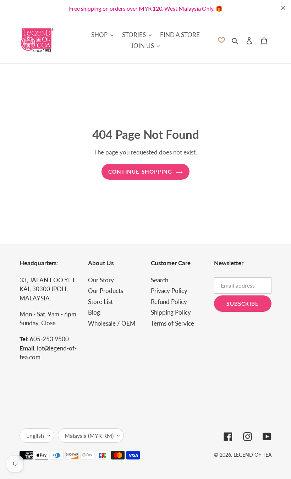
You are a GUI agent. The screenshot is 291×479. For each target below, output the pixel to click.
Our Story (101, 280)
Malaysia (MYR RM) (89, 435)
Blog (94, 312)
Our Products (105, 290)
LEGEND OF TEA (252, 455)
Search (159, 280)
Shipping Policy (171, 312)
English (35, 435)
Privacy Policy (169, 290)
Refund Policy (169, 301)
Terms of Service (172, 323)
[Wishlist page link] (221, 40)
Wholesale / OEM (112, 323)
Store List (100, 301)
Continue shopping (140, 171)
